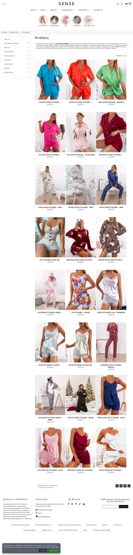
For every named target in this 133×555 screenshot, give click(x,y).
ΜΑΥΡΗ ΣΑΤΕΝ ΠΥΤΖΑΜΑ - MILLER (81, 418)
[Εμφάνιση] (45, 107)
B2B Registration (44, 517)
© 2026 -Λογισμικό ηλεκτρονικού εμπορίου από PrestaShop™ (66, 537)
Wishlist (56, 106)
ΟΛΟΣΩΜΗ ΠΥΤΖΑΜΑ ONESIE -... (50, 312)
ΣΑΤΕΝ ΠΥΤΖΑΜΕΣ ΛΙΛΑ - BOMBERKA (111, 312)
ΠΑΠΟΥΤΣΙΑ (8, 52)
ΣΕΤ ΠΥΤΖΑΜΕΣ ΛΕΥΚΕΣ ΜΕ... (50, 260)
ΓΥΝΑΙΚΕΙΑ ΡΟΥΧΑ (11, 43)
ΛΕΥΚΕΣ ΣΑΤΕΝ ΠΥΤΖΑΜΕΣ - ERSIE (80, 207)
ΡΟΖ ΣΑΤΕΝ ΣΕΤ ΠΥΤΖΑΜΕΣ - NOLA (50, 470)
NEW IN (7, 39)
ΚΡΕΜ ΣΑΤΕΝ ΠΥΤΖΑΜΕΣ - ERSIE (50, 207)
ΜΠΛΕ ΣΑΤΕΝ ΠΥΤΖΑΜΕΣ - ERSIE (111, 207)
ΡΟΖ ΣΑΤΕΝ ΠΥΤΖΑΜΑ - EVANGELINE (81, 155)
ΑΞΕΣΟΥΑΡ (8, 64)
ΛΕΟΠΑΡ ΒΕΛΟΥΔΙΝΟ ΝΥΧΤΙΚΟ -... (111, 260)
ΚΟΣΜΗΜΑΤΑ (9, 56)
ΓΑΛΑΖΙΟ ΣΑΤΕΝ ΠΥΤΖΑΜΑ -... (50, 102)
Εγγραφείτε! (123, 507)
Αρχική (105, 525)
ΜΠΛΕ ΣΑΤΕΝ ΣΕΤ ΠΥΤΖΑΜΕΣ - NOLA (111, 418)
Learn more (54, 547)
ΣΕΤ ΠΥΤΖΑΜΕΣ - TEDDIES (80, 312)
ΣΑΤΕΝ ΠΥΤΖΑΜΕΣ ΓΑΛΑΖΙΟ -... (50, 365)
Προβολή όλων (121, 56)
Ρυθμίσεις (43, 550)
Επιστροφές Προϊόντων (44, 525)
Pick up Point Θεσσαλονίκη (67, 530)
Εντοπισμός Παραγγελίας (20, 525)
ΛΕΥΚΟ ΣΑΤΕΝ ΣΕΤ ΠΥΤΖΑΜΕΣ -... (111, 470)
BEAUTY (7, 68)
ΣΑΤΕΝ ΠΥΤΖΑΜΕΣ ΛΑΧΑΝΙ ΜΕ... (81, 365)
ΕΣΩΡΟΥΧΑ (8, 72)
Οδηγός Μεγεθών (29, 530)
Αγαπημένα (117, 525)
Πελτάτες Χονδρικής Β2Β (101, 530)
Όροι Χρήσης (91, 525)
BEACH (7, 48)
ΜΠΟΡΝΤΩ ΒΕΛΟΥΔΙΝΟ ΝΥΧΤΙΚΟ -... (81, 260)
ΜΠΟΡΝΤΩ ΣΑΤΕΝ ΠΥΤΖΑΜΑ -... (111, 155)
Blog (85, 530)
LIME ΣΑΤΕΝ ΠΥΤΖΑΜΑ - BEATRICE (111, 102)
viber (40, 513)
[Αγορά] (40, 107)
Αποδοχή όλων (53, 550)
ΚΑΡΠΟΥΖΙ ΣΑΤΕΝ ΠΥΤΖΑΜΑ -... (81, 102)
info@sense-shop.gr (45, 510)
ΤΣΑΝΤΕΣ (7, 60)
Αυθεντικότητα (47, 530)
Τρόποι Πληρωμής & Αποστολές (69, 525)
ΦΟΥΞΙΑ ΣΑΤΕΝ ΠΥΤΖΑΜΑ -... (50, 155)
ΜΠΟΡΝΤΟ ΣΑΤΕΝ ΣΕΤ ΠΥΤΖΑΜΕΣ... (81, 470)
